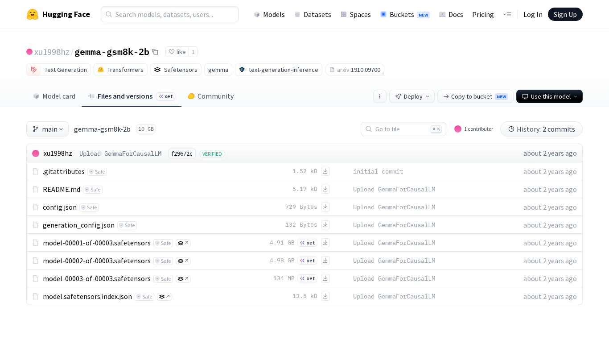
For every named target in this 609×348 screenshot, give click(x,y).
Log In (533, 14)
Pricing (483, 14)
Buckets (409, 14)
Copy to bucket (478, 96)
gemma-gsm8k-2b (111, 51)
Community (216, 95)
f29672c (182, 153)
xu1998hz (52, 51)
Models (274, 14)
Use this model (551, 96)
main (50, 128)
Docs (456, 14)
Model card (58, 95)
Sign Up (565, 14)
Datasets (317, 14)
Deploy (413, 96)
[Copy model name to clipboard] (155, 52)
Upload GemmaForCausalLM (120, 153)
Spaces (360, 14)
